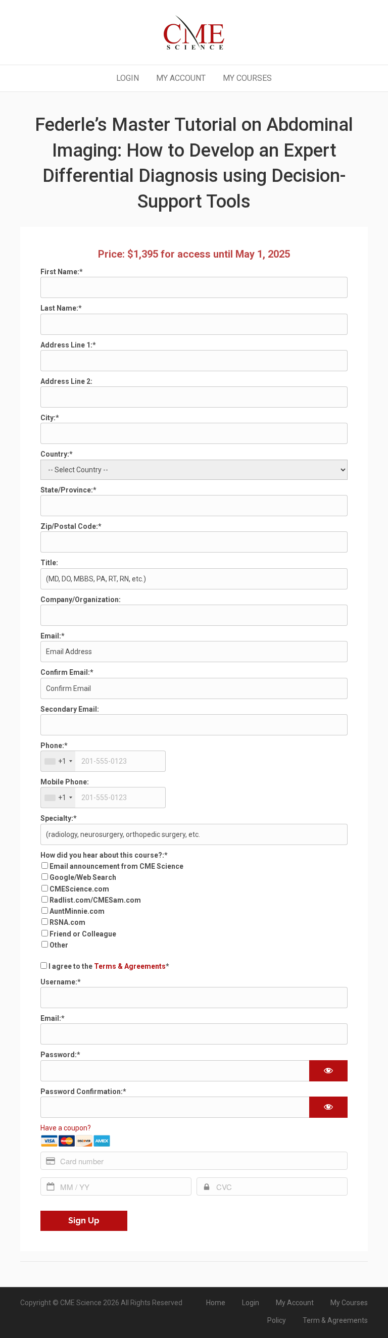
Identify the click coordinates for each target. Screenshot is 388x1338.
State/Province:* (68, 490)
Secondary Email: (69, 709)
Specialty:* (58, 818)
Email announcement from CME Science (116, 866)
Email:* (52, 636)
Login (127, 78)
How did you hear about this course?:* (104, 855)
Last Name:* (61, 308)
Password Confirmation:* (83, 1091)
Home (215, 1303)
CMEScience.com (79, 889)
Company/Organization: (80, 600)
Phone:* (54, 745)
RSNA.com (67, 922)
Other (59, 945)
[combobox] (58, 761)
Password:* (60, 1055)
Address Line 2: (66, 381)
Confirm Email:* (66, 672)
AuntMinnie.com (77, 911)
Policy (276, 1320)
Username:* (60, 982)
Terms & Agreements (130, 966)
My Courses (247, 78)
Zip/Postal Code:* (71, 526)
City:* (49, 418)
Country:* (56, 454)
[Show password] (328, 1070)
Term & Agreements (335, 1320)
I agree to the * (108, 966)
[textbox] (103, 761)
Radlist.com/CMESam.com (95, 900)
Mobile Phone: (64, 782)
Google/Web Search (83, 877)
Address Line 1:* (68, 345)
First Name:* (61, 272)
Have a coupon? (65, 1128)
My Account (181, 78)
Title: (49, 563)
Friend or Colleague (83, 934)
